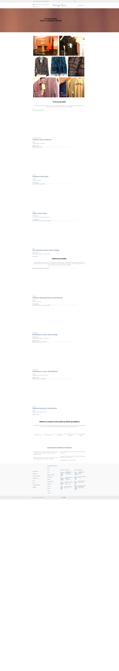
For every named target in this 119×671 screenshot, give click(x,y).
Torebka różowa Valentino (42, 140)
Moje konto (35, 473)
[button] (35, 145)
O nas (34, 480)
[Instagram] (81, 1)
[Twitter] (84, 1)
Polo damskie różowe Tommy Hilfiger (46, 250)
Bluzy (48, 470)
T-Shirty (48, 492)
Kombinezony (35, 369)
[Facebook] (77, 1)
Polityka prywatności (36, 484)
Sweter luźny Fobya (39, 213)
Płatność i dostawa (36, 475)
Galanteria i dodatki (39, 51)
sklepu (64, 460)
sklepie (71, 106)
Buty (48, 472)
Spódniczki (49, 483)
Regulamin (34, 487)
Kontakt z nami (35, 478)
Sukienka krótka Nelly (40, 176)
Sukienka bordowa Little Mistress (44, 408)
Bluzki (33, 248)
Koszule (48, 479)
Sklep (34, 482)
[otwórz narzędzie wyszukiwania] (74, 1)
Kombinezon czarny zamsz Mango (45, 335)
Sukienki (54, 72)
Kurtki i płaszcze (50, 481)
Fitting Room (59, 5)
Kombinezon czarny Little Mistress (45, 371)
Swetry (34, 211)
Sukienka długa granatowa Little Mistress (47, 298)
